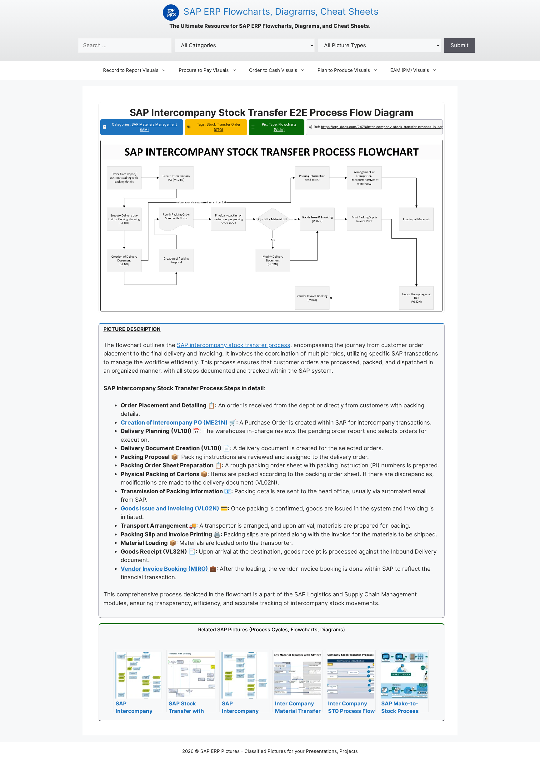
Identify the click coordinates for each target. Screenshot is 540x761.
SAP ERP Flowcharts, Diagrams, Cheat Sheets (280, 11)
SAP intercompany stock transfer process (233, 344)
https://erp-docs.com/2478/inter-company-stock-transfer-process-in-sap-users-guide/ (393, 127)
